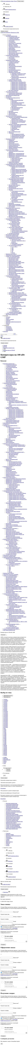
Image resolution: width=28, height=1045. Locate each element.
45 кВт (4, 740)
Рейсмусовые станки (13, 260)
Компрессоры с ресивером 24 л (18, 82)
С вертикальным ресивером (15, 66)
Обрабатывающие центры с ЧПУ (16, 292)
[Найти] (14, 334)
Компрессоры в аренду (11, 254)
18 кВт (4, 735)
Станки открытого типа (16, 278)
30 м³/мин (5, 726)
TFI (12, 251)
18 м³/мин (5, 720)
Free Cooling (14, 198)
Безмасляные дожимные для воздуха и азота (17, 75)
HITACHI (5, 758)
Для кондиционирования (17, 193)
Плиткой (8, 769)
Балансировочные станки (17, 181)
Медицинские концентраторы (16, 216)
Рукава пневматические (14, 145)
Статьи (7, 324)
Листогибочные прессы (14, 303)
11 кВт (4, 733)
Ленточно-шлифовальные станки (16, 271)
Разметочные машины (14, 162)
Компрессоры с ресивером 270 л (18, 86)
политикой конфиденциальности (9, 928)
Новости (8, 323)
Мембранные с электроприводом (16, 153)
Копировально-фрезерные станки (16, 262)
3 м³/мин (5, 703)
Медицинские (12, 65)
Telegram (7, 18)
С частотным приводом (14, 39)
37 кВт (4, 739)
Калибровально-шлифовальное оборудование (16, 586)
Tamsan (5, 761)
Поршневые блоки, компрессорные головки (17, 119)
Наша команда (9, 330)
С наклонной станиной (16, 290)
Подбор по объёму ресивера (15, 80)
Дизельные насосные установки (13, 255)
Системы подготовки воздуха (13, 97)
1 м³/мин (5, 699)
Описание (3, 634)
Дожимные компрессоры (14, 46)
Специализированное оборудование (14, 164)
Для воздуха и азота (16, 239)
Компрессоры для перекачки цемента (17, 493)
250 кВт (5, 752)
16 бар (4, 732)
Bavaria (13, 252)
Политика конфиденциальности (13, 321)
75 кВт (4, 743)
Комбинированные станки (15, 261)
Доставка (8, 317)
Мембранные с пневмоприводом (16, 154)
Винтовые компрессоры (11, 36)
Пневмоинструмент (10, 139)
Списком (8, 770)
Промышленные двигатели (17, 136)
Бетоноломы (11, 142)
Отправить (3, 944)
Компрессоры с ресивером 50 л (18, 83)
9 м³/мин (5, 710)
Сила (4, 763)
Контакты (5, 331)
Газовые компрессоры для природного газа (17, 176)
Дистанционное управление (18, 232)
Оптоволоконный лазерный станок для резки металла (17, 286)
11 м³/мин (5, 712)
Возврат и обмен (10, 834)
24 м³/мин (5, 723)
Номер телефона (17, 916)
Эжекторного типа (15, 222)
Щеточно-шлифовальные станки (16, 269)
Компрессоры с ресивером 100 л (18, 84)
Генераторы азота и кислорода (13, 208)
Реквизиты (8, 326)
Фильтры (11, 99)
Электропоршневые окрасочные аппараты (16, 478)
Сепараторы (14, 128)
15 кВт (4, 734)
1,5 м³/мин (5, 700)
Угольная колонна (15, 108)
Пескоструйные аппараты (15, 220)
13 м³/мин (5, 715)
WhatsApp (7, 14)
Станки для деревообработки (13, 256)
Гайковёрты (11, 140)
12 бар (4, 730)
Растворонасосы (12, 187)
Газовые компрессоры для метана (19, 170)
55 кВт (4, 741)
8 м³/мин (5, 709)
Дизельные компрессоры (11, 91)
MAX (6, 21)
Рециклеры (11, 203)
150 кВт (5, 749)
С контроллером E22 (16, 304)
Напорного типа (15, 221)
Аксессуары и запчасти (14, 157)
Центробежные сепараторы (17, 102)
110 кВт (5, 746)
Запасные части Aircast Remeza (18, 120)
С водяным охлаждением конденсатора (17, 200)
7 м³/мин (5, 707)
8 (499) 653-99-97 (9, 26)
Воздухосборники (13, 114)
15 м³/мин (5, 717)
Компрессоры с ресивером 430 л (18, 88)
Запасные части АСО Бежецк (18, 122)
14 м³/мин (5, 716)
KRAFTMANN (6, 759)
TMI (12, 249)
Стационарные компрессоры (15, 93)
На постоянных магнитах (15, 50)
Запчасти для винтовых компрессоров (17, 124)
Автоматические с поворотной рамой (17, 616)
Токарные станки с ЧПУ (14, 287)
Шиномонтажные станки (17, 180)
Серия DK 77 (14, 309)
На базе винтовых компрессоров (19, 194)
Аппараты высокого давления (16, 163)
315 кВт (5, 755)
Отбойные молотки (13, 141)
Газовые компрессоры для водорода (17, 498)
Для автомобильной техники (18, 135)
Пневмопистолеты (13, 148)
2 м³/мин (5, 701)
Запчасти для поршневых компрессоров (18, 117)
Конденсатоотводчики (16, 103)
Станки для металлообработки (13, 275)
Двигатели (11, 132)
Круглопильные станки (14, 257)
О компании (9, 327)
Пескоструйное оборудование (13, 218)
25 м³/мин (5, 724)
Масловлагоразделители (17, 107)
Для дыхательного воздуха (15, 245)
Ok (1, 1043)
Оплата (7, 318)
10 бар (4, 729)
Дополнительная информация (19, 924)
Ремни (12, 130)
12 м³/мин (5, 713)
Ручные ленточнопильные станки (19, 295)
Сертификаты (9, 329)
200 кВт (5, 751)
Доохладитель (12, 113)
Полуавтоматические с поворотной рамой (16, 297)
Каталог (9, 34)
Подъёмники (14, 183)
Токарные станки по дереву (15, 266)
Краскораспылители (13, 146)
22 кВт (4, 737)
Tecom (4, 762)
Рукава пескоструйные (16, 229)
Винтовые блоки (15, 129)
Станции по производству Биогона (17, 217)
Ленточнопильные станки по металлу (17, 294)
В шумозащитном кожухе (15, 70)
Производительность (8, 695)
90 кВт (4, 744)
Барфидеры (14, 291)
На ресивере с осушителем (15, 43)
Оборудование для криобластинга (16, 205)
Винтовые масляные (13, 54)
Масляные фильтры (15, 126)
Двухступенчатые (13, 51)
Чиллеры (11, 189)
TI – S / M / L (14, 246)
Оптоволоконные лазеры (14, 277)
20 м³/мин (5, 721)
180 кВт (5, 750)
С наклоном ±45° (15, 310)
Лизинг (7, 840)
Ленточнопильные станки (15, 263)
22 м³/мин (5, 722)
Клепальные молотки (14, 143)
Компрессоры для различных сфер (17, 165)
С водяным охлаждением (17, 244)
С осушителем (12, 42)
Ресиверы (11, 111)
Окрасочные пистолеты (16, 158)
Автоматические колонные (17, 302)
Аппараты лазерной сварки (15, 312)
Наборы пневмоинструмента (15, 147)
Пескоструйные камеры (14, 223)
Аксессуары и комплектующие (16, 227)
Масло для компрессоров (14, 131)
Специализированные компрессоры (14, 237)
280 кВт (5, 753)
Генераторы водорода (14, 210)
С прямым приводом (13, 38)
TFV (12, 250)
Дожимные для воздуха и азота (18, 73)
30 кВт (4, 738)
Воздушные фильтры (16, 125)
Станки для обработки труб (17, 281)
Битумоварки (12, 206)
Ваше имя (16, 911)
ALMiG (5, 757)
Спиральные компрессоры (12, 55)
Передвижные (12, 49)
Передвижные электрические (15, 53)
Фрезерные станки (13, 274)
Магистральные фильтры (17, 100)
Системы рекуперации (14, 233)
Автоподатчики (12, 272)
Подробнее (3, 788)
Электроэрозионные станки (15, 308)
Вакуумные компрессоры (12, 314)
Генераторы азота (13, 209)
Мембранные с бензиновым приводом (18, 155)
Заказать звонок (4, 31)
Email (14, 921)
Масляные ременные (13, 90)
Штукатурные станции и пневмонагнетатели (14, 185)
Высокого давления (13, 45)
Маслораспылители (13, 112)
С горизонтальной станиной (18, 289)
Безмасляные (12, 48)
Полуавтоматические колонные (18, 298)
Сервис (7, 839)
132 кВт (5, 747)
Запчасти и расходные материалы (14, 116)
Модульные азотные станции (15, 211)
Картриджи (14, 101)
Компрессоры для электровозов (18, 169)
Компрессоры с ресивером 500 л (18, 89)
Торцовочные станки (13, 264)
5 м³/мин (5, 705)
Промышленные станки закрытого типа (16, 280)
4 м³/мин (5, 704)
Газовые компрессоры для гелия (18, 171)
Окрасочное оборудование (12, 149)
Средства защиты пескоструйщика (19, 231)
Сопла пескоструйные (16, 228)
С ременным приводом (14, 37)
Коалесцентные (15, 109)
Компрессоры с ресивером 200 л (18, 85)
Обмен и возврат (10, 319)
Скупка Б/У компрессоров (12, 235)
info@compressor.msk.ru (10, 9)
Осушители (8, 96)
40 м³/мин (5, 727)
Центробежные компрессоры (12, 95)
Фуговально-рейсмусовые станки (16, 273)
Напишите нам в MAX (13, 871)
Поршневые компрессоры (12, 60)
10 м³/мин (5, 711)
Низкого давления (13, 44)
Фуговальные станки (13, 258)
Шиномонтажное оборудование (16, 178)
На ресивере (11, 40)
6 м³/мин (5, 706)
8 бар (4, 728)
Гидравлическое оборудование (16, 188)
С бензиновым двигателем (15, 79)
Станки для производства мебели (13, 313)
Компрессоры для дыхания (17, 177)
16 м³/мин (5, 718)
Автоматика (14, 123)
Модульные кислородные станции (17, 212)
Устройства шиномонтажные (18, 182)
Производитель (7, 697)
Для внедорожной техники (17, 134)
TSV (12, 248)
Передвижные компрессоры (15, 94)
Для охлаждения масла (16, 201)
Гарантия (8, 320)
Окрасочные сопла (15, 160)
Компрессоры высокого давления (16, 238)
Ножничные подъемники (14, 204)
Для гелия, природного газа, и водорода (18, 561)
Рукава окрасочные (15, 159)
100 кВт (5, 745)
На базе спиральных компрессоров (16, 196)
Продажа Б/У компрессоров (12, 234)
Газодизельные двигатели (17, 137)
